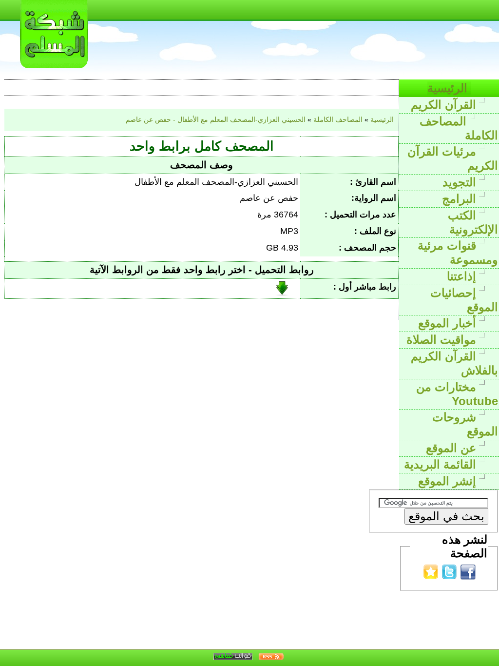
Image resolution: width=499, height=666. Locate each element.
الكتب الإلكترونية (473, 222)
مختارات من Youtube (457, 394)
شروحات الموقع (465, 424)
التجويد (461, 182)
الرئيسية (449, 88)
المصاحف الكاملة (459, 128)
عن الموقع (453, 447)
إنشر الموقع (449, 481)
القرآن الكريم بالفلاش (454, 363)
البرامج (461, 198)
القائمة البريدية (442, 464)
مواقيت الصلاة (443, 339)
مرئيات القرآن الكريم (452, 158)
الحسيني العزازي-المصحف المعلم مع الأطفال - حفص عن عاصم (216, 119)
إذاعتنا (463, 276)
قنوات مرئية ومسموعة (458, 252)
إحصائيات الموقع (464, 299)
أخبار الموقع (449, 323)
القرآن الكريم (445, 104)
